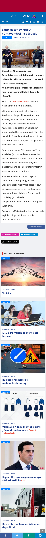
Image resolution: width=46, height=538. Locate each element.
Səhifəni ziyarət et (35, 228)
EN (7, 21)
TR (11, 21)
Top (42, 531)
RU (3, 21)
